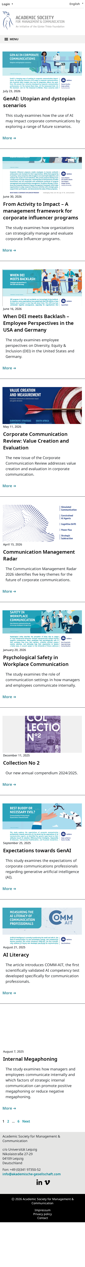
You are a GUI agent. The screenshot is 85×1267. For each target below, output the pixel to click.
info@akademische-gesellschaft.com (31, 1174)
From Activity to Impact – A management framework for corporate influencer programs (40, 210)
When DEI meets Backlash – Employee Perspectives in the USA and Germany (38, 323)
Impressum (43, 1210)
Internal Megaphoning (30, 1058)
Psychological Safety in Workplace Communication (35, 660)
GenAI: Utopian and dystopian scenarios (39, 102)
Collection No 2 (21, 762)
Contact (42, 1218)
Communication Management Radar (39, 555)
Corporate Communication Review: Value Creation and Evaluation (36, 441)
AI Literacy (16, 954)
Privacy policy (42, 1214)
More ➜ (9, 137)
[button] (14, 39)
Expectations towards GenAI (37, 850)
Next (26, 1121)
